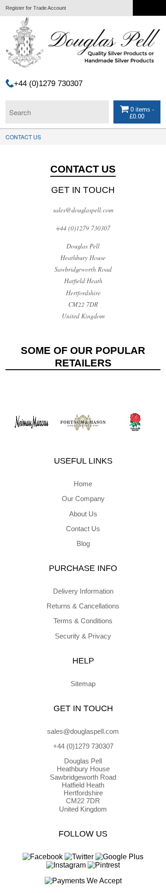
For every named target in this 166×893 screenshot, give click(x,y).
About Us (83, 514)
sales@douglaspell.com (83, 209)
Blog (83, 543)
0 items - (141, 113)
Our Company (83, 498)
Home (83, 484)
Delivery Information (83, 591)
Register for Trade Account (36, 8)
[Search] (99, 109)
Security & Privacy (83, 636)
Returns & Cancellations (83, 606)
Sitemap (83, 684)
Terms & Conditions (83, 621)
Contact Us (83, 529)
